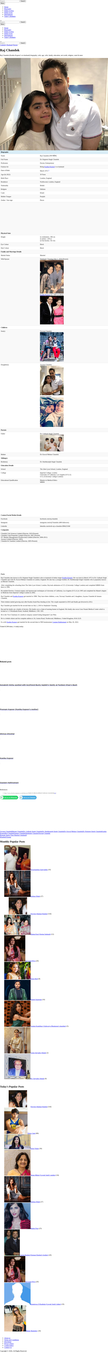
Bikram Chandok (17, 831)
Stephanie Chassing (31, 833)
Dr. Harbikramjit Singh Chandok (53, 831)
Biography (7, 9)
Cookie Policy (9, 1345)
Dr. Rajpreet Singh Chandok (92, 831)
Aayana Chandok (6, 831)
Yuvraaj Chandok (44, 833)
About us (7, 1338)
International (8, 14)
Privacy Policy (9, 1344)
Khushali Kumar (5, 837)
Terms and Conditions (11, 1340)
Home (6, 7)
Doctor (15, 45)
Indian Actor (8, 13)
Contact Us (8, 1347)
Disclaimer (7, 1342)
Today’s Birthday (10, 16)
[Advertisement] (54, 217)
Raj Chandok (9, 833)
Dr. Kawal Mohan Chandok (73, 831)
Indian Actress (9, 11)
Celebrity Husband (6, 45)
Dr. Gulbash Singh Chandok (32, 831)
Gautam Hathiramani (59, 622)
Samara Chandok (19, 833)
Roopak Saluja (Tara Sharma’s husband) (13, 835)
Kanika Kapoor (49, 167)
